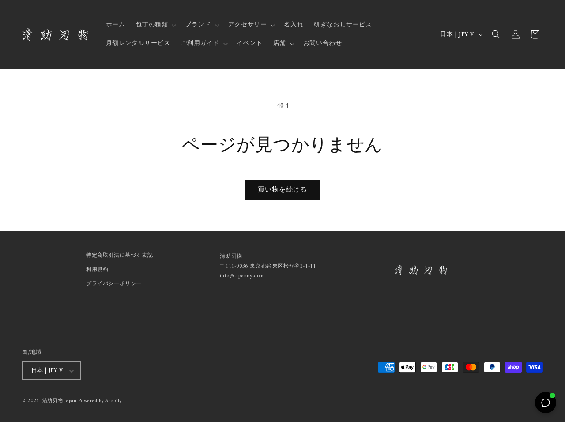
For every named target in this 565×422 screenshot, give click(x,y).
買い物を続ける (282, 190)
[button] (155, 25)
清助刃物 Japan (59, 401)
